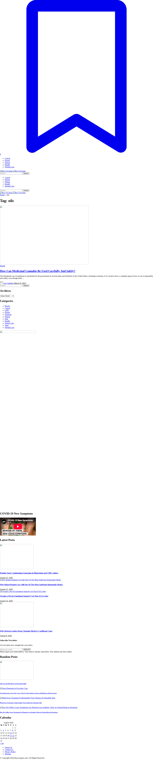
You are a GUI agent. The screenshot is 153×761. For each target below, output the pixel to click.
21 (11, 736)
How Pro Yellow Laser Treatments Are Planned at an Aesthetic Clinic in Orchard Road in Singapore (29, 712)
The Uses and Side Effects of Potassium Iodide (13, 683)
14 (11, 733)
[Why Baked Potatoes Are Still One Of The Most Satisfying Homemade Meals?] (30, 580)
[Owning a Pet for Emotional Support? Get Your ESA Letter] (23, 591)
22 (13, 736)
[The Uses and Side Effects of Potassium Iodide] (16, 679)
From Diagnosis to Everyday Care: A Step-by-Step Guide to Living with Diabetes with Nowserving (28, 693)
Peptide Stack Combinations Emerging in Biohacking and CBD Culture (29, 573)
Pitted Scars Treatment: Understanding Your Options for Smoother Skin (21, 702)
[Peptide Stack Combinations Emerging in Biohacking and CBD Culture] (16, 568)
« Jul (2, 743)
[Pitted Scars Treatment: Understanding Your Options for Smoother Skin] (27, 698)
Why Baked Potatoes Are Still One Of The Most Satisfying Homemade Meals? (31, 585)
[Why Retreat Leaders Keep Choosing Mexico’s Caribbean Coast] (16, 626)
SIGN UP (27, 649)
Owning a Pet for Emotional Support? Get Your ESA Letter (24, 596)
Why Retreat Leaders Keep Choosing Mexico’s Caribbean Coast (26, 631)
